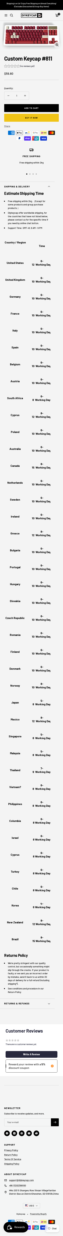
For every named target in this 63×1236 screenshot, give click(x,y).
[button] (19, 66)
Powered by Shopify (38, 1214)
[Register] (55, 1122)
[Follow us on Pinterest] (21, 1133)
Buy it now (31, 118)
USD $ (31, 1205)
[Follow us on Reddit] (36, 1133)
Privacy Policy (11, 1150)
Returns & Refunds (17, 1003)
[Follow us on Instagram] (14, 1133)
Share (7, 126)
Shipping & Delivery (17, 186)
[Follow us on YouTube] (29, 1133)
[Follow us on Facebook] (7, 1133)
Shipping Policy (11, 1163)
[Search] (11, 15)
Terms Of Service (12, 1159)
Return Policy (11, 1154)
